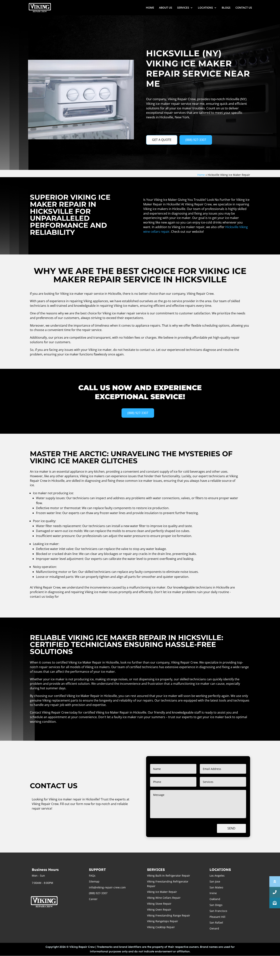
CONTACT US (243, 7)
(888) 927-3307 (195, 140)
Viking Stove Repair (159, 903)
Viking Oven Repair (159, 909)
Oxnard (214, 928)
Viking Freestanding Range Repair (168, 915)
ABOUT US (165, 7)
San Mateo (216, 887)
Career (93, 899)
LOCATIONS (205, 7)
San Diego (216, 905)
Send (231, 828)
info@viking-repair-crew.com (107, 887)
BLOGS (226, 7)
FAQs (92, 875)
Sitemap (94, 881)
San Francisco (218, 911)
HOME (150, 7)
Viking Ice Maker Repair (162, 892)
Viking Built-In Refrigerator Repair (168, 875)
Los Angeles (217, 875)
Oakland (215, 899)
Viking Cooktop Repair (161, 927)
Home (201, 175)
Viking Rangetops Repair (162, 921)
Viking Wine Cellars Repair (164, 897)
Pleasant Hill (217, 917)
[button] (274, 903)
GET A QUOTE (161, 140)
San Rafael (216, 922)
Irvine (213, 893)
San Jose (215, 881)
